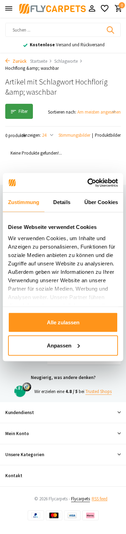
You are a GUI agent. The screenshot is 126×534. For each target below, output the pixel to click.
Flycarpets (80, 499)
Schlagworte (66, 61)
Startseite (38, 61)
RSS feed (99, 499)
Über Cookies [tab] (101, 202)
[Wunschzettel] (104, 9)
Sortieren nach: (62, 112)
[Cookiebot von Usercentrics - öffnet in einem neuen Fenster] (89, 182)
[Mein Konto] (92, 9)
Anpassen (59, 345)
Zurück (19, 61)
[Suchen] (110, 29)
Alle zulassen (63, 322)
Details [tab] (61, 202)
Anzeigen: (32, 135)
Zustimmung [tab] (23, 202)
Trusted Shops (98, 391)
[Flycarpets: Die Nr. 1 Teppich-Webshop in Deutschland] (52, 9)
